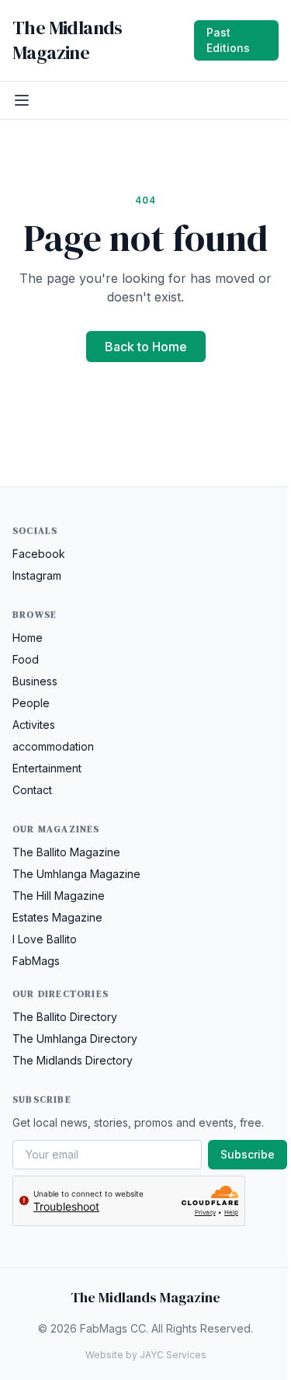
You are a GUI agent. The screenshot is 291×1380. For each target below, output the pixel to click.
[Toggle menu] (21, 100)
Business (34, 681)
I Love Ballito (44, 939)
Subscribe (247, 1154)
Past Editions (228, 40)
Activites (33, 724)
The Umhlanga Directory (74, 1038)
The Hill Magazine (58, 895)
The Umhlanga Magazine (76, 873)
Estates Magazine (57, 917)
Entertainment (46, 768)
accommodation (53, 746)
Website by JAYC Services (145, 1355)
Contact (32, 789)
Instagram (36, 575)
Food (25, 659)
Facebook (38, 553)
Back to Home (146, 346)
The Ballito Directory (64, 1016)
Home (27, 637)
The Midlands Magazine (67, 40)
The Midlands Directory (72, 1060)
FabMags (36, 960)
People (31, 702)
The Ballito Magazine (66, 852)
